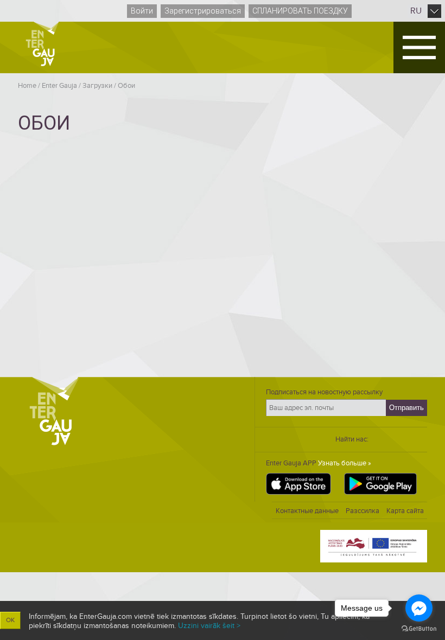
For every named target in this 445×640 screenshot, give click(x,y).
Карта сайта (405, 511)
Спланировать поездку (300, 11)
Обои (126, 85)
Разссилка (362, 511)
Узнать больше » (344, 463)
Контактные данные (307, 511)
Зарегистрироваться (202, 11)
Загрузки (97, 85)
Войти (142, 11)
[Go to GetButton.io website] (419, 628)
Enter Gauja (59, 85)
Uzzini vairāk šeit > (209, 625)
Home (27, 85)
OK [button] (10, 620)
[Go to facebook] (419, 608)
